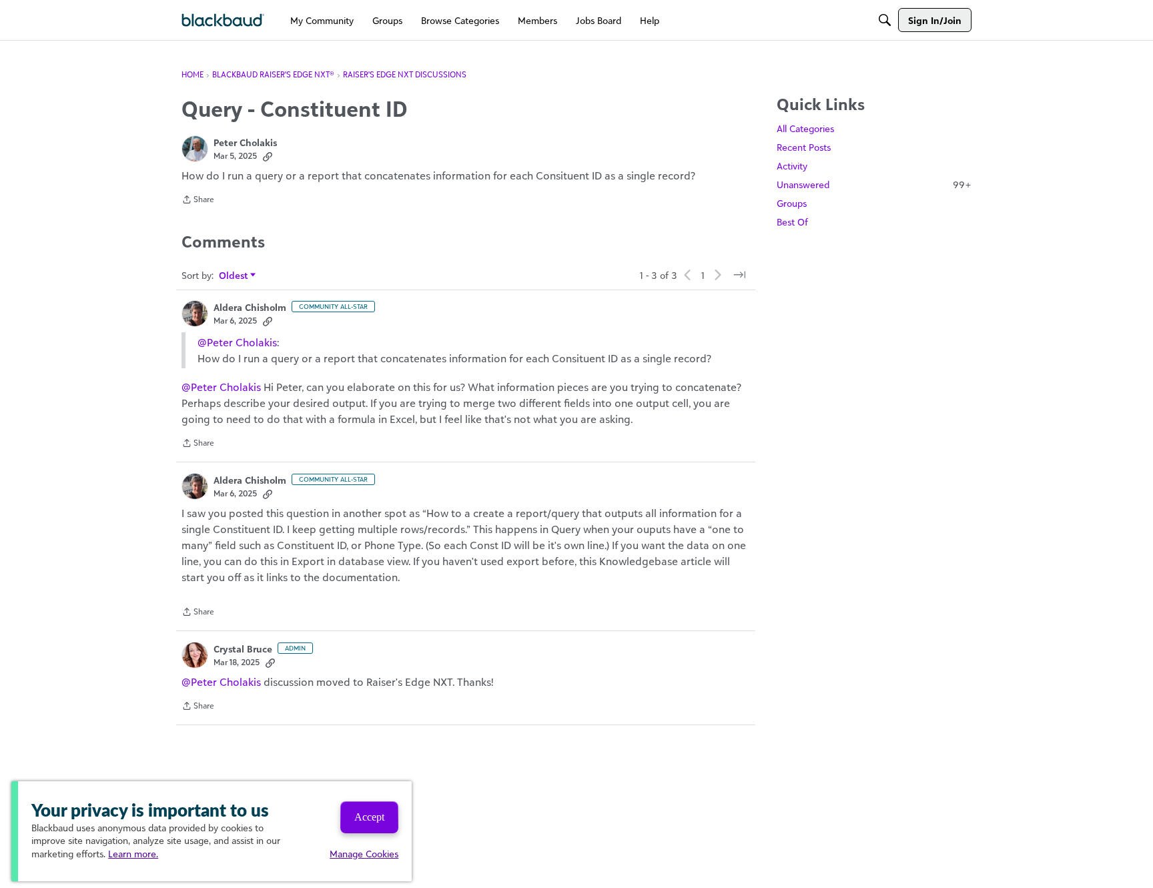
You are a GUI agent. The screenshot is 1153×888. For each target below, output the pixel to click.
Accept (369, 817)
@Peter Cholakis (237, 342)
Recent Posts (804, 147)
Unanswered (874, 184)
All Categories (805, 128)
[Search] (885, 20)
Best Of (792, 222)
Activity (792, 165)
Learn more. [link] (133, 853)
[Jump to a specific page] (739, 275)
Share (197, 200)
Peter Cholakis (245, 142)
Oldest (234, 276)
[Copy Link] (268, 156)
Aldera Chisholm (250, 307)
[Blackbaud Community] (223, 20)
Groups (792, 203)
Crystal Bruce (243, 648)
